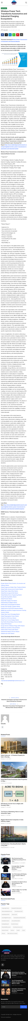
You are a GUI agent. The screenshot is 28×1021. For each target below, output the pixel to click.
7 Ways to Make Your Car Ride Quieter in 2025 (19, 890)
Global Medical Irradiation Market (9, 602)
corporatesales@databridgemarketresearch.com (13, 680)
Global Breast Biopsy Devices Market (10, 631)
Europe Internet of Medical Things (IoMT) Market (13, 625)
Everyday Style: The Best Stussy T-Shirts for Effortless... (18, 867)
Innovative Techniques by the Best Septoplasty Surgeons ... (19, 990)
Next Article (13, 704)
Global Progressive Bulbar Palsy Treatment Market (13, 587)
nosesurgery (14, 993)
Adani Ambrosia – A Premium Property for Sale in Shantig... (13, 756)
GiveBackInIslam (5, 920)
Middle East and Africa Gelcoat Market (10, 627)
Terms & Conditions (6, 1017)
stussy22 (13, 870)
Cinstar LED (14, 878)
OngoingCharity (5, 908)
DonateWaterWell (16, 920)
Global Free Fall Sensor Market (8, 618)
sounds (13, 892)
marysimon (3, 783)
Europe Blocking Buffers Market (8, 596)
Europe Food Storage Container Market (10, 606)
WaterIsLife (14, 914)
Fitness (3, 933)
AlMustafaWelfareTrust (7, 911)
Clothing (13, 886)
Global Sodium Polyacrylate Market (9, 629)
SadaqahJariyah (5, 924)
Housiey (2, 758)
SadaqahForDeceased (16, 908)
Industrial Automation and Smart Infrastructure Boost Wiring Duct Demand (14, 700)
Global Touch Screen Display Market (10, 620)
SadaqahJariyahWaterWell (19, 917)
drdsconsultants (15, 862)
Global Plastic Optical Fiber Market (9, 591)
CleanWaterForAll (18, 911)
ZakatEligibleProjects (6, 917)
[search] (26, 2)
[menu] (2, 2)
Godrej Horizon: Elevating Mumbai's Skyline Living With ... (13, 844)
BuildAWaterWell (5, 914)
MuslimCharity (14, 924)
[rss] (2, 964)
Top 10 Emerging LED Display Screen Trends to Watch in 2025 (19, 875)
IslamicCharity (5, 930)
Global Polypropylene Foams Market (10, 616)
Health (18, 930)
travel (23, 930)
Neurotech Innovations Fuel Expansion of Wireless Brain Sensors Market (14, 706)
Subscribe (23, 1007)
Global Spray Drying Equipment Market (10, 604)
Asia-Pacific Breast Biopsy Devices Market (11, 622)
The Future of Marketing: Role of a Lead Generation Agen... (12, 812)
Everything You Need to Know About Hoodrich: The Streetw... (19, 883)
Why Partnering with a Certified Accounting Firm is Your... (19, 860)
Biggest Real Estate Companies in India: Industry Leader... (12, 820)
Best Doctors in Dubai (12, 933)
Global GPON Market (6, 623)
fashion (12, 930)
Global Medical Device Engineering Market (11, 595)
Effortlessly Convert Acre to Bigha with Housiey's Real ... (12, 804)
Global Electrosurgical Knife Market (9, 593)
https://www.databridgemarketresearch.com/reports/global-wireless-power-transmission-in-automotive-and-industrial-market (14, 146)
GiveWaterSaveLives (17, 927)
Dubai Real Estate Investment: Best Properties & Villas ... (14, 780)
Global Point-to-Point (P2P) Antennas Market (12, 608)
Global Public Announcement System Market (12, 589)
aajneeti (2, 815)
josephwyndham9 (4, 847)
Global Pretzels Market (6, 598)
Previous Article (15, 697)
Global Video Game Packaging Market (10, 614)
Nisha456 (3, 723)
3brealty (2, 823)
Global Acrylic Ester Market (7, 633)
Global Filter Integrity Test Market (9, 600)
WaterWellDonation (6, 927)
